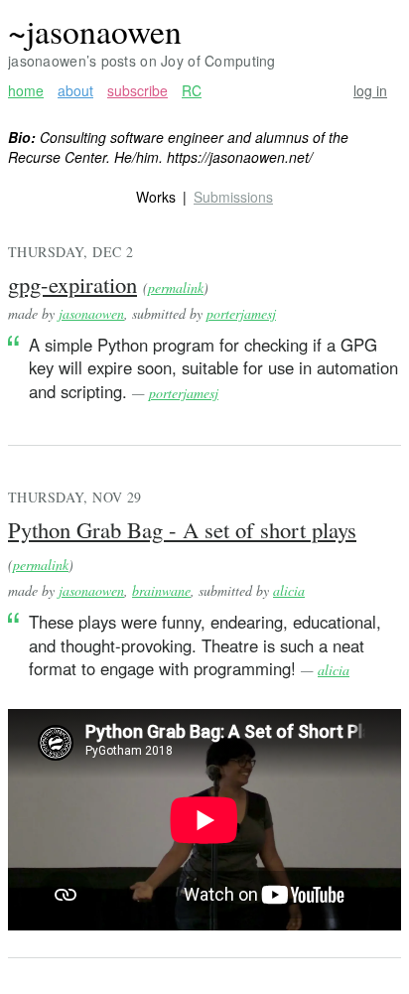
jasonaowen (91, 313)
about (75, 90)
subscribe (137, 90)
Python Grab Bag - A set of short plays (182, 529)
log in (370, 90)
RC (192, 90)
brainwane (161, 590)
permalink (176, 287)
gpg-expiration (72, 284)
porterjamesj (241, 313)
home (26, 90)
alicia (289, 590)
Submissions (233, 197)
